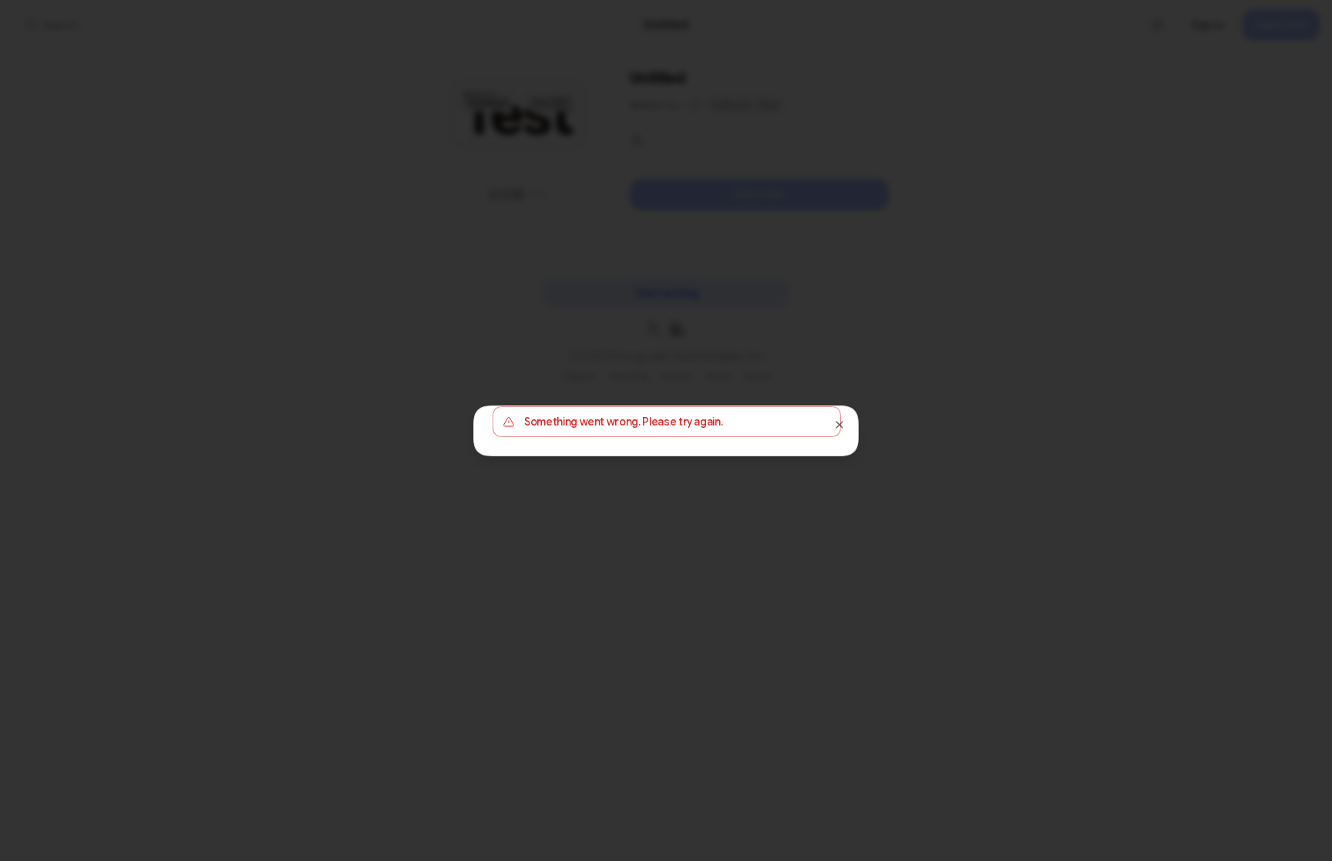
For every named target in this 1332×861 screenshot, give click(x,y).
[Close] (839, 425)
